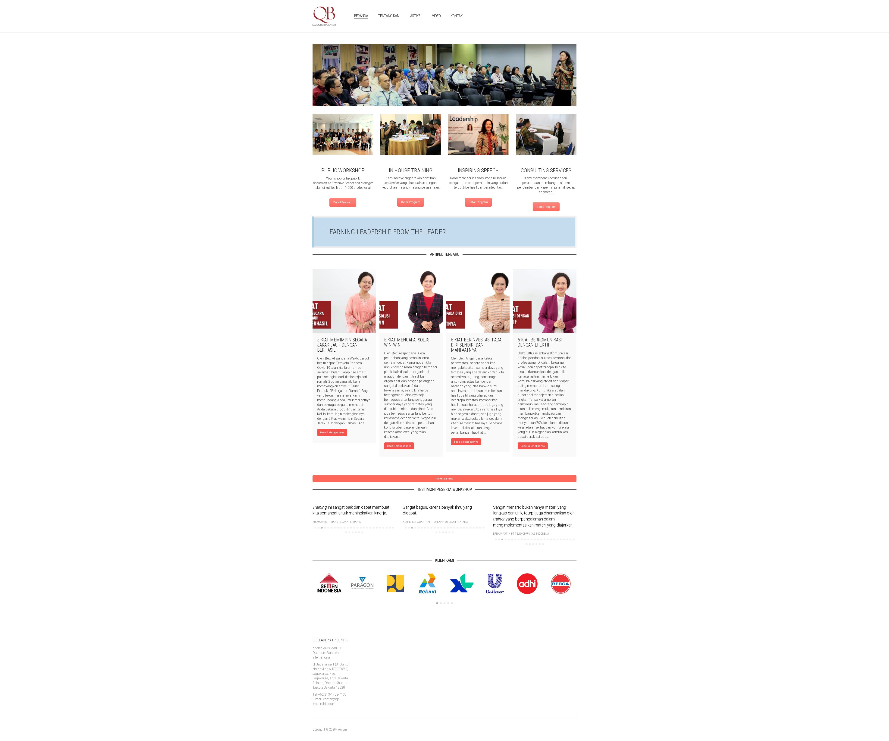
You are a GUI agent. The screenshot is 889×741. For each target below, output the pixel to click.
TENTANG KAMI (389, 16)
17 (367, 528)
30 (359, 532)
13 (354, 528)
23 (387, 528)
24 (390, 528)
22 (383, 528)
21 (380, 528)
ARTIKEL (416, 16)
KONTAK (457, 16)
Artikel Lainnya (444, 478)
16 (364, 528)
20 (377, 528)
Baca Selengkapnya (332, 432)
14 (357, 528)
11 (348, 528)
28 (353, 532)
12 (351, 528)
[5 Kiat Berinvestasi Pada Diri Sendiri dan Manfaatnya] (478, 301)
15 (361, 528)
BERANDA (361, 16)
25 (393, 528)
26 (346, 532)
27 (349, 532)
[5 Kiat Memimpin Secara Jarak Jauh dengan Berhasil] (344, 301)
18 (370, 528)
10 (344, 528)
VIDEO (436, 16)
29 (356, 532)
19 (374, 528)
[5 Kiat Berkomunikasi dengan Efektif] (544, 301)
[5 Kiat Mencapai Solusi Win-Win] (411, 301)
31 (362, 532)
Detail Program (342, 202)
